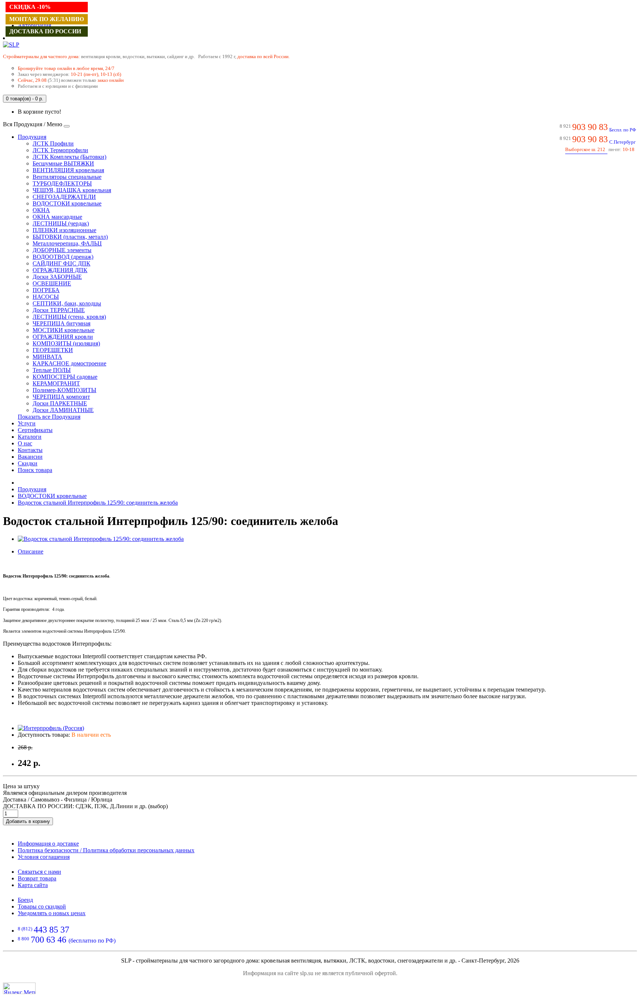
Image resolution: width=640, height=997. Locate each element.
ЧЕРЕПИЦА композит (61, 397)
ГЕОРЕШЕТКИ (53, 350)
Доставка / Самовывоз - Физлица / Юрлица (57, 799)
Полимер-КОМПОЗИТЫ (64, 390)
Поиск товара (35, 470)
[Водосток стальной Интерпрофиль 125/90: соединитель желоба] (101, 539)
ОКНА (41, 210)
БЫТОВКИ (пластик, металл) (70, 237)
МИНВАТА (47, 357)
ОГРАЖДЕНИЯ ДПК (60, 270)
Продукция (32, 137)
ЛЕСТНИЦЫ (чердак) (61, 223)
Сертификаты (35, 430)
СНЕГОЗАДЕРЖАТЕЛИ (64, 197)
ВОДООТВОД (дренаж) (63, 257)
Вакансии (30, 457)
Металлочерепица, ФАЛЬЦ (67, 243)
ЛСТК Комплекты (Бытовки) (69, 157)
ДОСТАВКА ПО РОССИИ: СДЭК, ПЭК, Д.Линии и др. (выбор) (85, 806)
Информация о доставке (48, 843)
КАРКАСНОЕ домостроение (69, 363)
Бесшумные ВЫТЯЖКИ (63, 163)
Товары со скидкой (42, 906)
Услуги (27, 423)
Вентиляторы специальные (67, 177)
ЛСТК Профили (53, 143)
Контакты (30, 450)
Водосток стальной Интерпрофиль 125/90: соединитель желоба (98, 502)
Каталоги (29, 437)
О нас (25, 443)
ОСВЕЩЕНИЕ (52, 283)
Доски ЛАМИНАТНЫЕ (63, 410)
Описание (30, 551)
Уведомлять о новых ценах (52, 913)
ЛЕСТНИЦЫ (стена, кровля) (69, 317)
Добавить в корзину (28, 821)
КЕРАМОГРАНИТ (56, 383)
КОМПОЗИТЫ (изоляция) (66, 343)
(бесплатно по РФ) (67, 940)
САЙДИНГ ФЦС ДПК (61, 263)
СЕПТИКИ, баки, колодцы (67, 303)
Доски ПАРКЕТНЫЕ (60, 403)
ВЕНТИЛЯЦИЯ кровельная (68, 170)
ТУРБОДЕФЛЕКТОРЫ (62, 183)
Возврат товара (37, 878)
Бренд (25, 900)
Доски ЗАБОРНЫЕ (57, 277)
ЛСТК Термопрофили (60, 150)
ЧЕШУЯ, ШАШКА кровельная (72, 190)
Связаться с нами (39, 872)
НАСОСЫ (46, 297)
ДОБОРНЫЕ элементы (62, 250)
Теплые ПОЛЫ (52, 370)
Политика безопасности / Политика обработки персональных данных (106, 850)
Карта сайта (33, 885)
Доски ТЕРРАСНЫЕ (59, 310)
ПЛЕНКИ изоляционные (64, 230)
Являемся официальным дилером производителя (65, 793)
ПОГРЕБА (46, 290)
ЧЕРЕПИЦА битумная (61, 323)
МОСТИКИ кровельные (63, 330)
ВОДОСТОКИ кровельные (67, 203)
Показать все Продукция (49, 417)
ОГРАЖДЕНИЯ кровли (63, 337)
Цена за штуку (21, 786)
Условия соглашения (44, 857)
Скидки (27, 463)
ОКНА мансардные (57, 217)
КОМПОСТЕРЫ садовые (65, 377)
